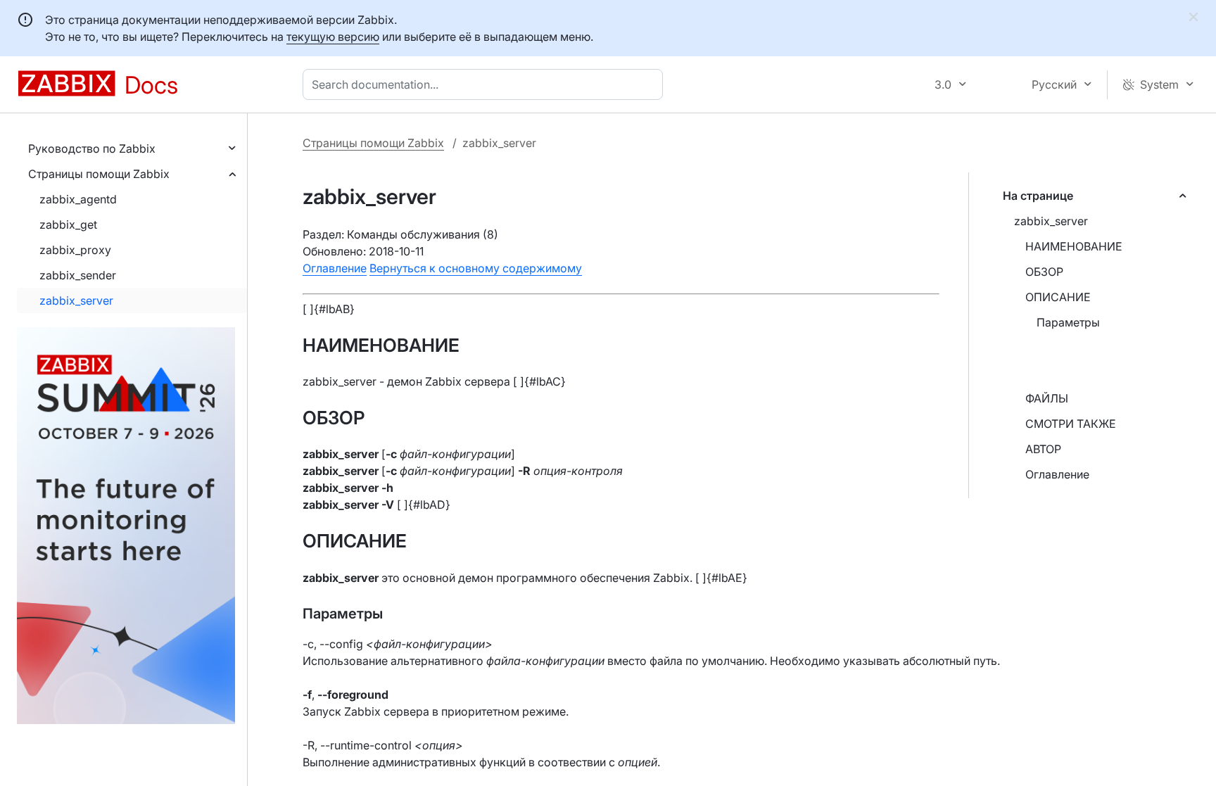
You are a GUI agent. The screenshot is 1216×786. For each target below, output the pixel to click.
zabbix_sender (77, 275)
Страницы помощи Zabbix (99, 174)
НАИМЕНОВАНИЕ (1073, 246)
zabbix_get (68, 224)
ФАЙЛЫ (1046, 398)
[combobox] (486, 84)
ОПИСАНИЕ (1058, 297)
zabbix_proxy (75, 250)
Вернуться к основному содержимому (475, 268)
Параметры (1068, 322)
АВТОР (1043, 449)
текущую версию (332, 37)
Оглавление (1057, 474)
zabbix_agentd (78, 199)
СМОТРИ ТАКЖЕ (1070, 424)
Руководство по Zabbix (92, 148)
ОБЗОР (1044, 272)
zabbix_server (76, 300)
